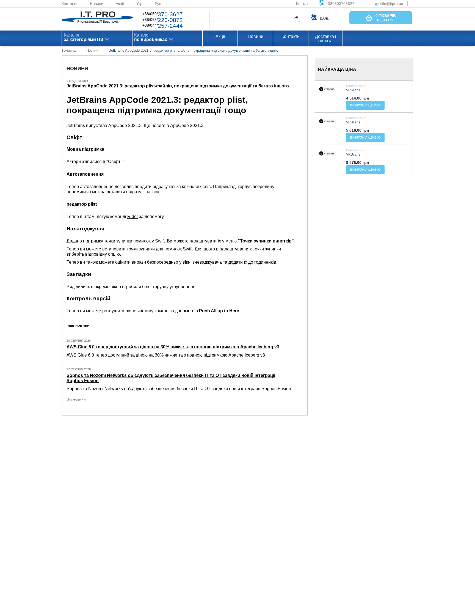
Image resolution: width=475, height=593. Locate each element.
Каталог (83, 37)
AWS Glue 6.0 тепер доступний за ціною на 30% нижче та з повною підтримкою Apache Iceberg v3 (173, 346)
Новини (96, 3)
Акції (120, 3)
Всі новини (76, 399)
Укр (139, 3)
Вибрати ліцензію (365, 105)
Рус (158, 3)
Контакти (70, 3)
